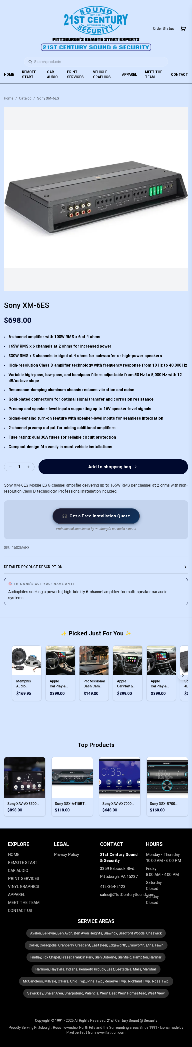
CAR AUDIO (52, 74)
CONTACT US (20, 910)
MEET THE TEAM (153, 74)
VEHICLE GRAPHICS (101, 74)
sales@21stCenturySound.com (127, 894)
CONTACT (179, 75)
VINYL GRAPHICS (23, 886)
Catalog (25, 98)
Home (9, 98)
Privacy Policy (66, 854)
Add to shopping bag (109, 466)
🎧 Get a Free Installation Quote (96, 515)
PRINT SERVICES (75, 74)
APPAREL (129, 75)
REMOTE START (29, 74)
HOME (9, 75)
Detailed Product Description (33, 567)
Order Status (163, 29)
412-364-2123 (113, 886)
